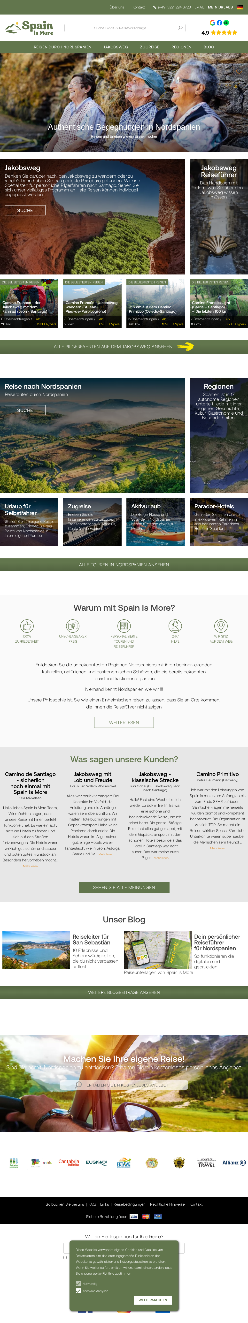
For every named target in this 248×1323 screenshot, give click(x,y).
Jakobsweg (116, 47)
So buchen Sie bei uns (65, 1204)
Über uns (117, 7)
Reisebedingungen (130, 1204)
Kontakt (138, 7)
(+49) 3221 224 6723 (174, 7)
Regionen (181, 47)
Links (104, 1204)
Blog (209, 47)
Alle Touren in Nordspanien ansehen (124, 564)
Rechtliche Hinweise (167, 1204)
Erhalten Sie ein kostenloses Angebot (128, 1085)
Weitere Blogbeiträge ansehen (124, 992)
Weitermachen (153, 1300)
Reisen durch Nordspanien (63, 47)
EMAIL (199, 7)
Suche (25, 210)
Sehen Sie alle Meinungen (124, 887)
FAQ (92, 1204)
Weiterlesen (124, 722)
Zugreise (149, 47)
